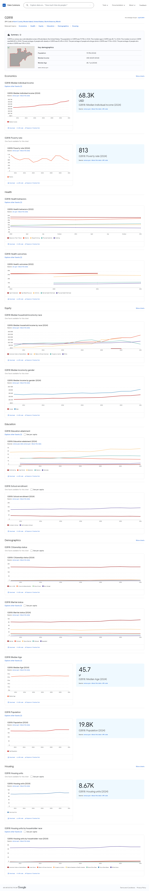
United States (38, 22)
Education (50, 26)
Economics (23, 26)
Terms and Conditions (127, 888)
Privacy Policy (141, 888)
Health (32, 26)
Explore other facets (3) (13, 606)
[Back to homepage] (4, 5)
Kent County (18, 22)
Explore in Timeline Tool (33, 128)
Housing (75, 26)
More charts (140, 76)
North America (50, 22)
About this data (25, 95)
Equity (41, 26)
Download (12, 128)
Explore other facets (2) (13, 86)
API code (20, 128)
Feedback (143, 5)
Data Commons (13, 5)
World (58, 22)
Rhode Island (28, 22)
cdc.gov (14, 212)
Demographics (63, 26)
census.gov (15, 95)
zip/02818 (141, 17)
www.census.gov (43, 67)
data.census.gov (25, 444)
